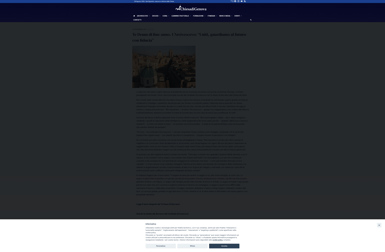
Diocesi (155, 16)
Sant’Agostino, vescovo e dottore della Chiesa (159, 1)
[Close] (379, 225)
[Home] (134, 16)
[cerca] (251, 20)
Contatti (137, 20)
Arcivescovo (142, 16)
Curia (165, 16)
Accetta (224, 246)
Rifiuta (192, 246)
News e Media (224, 16)
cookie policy (217, 240)
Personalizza (160, 246)
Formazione (198, 16)
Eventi (237, 16)
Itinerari (211, 16)
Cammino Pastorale (180, 16)
